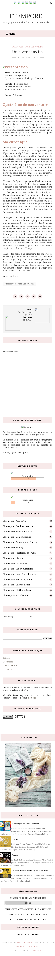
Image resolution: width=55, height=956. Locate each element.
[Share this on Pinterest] (27, 296)
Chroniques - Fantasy (13, 547)
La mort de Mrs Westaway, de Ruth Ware (30, 871)
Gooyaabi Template (27, 946)
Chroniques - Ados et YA (14, 521)
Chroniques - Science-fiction (16, 584)
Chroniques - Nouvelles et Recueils (19, 574)
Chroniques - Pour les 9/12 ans (27, 46)
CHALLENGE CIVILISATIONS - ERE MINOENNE (28, 909)
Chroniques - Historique (14, 558)
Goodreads (8, 661)
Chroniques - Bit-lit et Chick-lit (17, 531)
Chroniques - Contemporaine (17, 537)
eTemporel (27, 16)
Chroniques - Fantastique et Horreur (20, 542)
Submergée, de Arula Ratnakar (25, 823)
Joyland (15, 855)
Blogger (35, 950)
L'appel (15, 839)
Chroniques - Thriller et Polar (17, 590)
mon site (32, 698)
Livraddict (7, 669)
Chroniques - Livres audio (15, 563)
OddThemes (24, 942)
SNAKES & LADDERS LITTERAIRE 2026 (28, 914)
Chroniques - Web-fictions (15, 595)
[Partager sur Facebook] (15, 296)
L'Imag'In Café (10, 665)
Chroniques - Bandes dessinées (18, 526)
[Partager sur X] (21, 296)
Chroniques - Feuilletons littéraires (19, 553)
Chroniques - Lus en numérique (18, 569)
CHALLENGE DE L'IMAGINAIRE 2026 (28, 919)
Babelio (6, 658)
